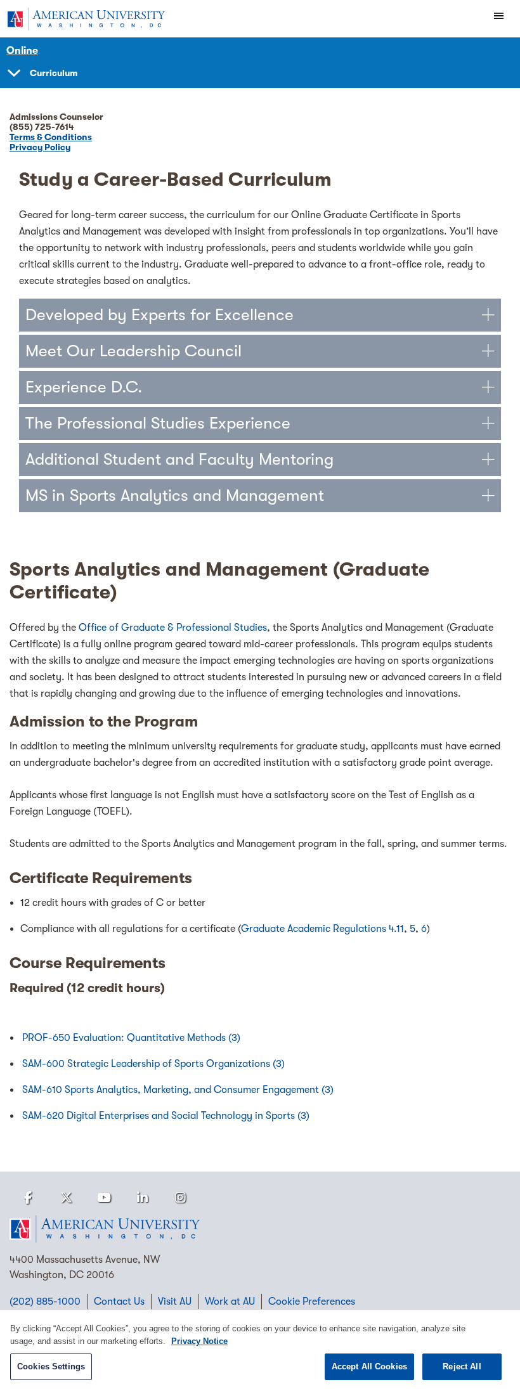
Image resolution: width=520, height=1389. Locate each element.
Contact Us (119, 1301)
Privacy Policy (40, 147)
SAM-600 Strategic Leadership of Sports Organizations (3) (153, 1063)
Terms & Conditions (51, 137)
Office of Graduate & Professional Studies (173, 627)
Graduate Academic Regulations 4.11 (322, 928)
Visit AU (175, 1301)
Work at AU (230, 1301)
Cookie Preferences (311, 1301)
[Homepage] (260, 1229)
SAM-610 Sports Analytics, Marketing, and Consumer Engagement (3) (178, 1089)
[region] (260, 1349)
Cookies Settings (51, 1366)
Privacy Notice (199, 1341)
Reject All (462, 1366)
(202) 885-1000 (45, 1301)
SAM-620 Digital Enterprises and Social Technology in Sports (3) (165, 1115)
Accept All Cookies (369, 1366)
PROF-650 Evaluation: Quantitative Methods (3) (131, 1037)
